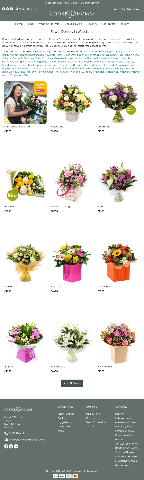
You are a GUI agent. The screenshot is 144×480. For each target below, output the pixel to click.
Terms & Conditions (96, 422)
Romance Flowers (124, 430)
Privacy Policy (93, 413)
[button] (72, 407)
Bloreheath (69, 54)
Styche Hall (24, 71)
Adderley (97, 51)
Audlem (14, 54)
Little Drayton (85, 61)
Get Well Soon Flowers (126, 443)
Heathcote (80, 58)
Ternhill (34, 71)
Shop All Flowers (72, 383)
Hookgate (125, 58)
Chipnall (133, 54)
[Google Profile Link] (11, 9)
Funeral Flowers (73, 23)
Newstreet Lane (26, 68)
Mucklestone (122, 65)
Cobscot (6, 58)
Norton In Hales (44, 68)
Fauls (38, 58)
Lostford (17, 65)
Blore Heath (56, 54)
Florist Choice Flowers (126, 448)
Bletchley (44, 54)
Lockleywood (100, 61)
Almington (108, 51)
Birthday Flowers (123, 418)
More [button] (123, 23)
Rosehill (87, 68)
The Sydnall (75, 71)
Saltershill (97, 68)
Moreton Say (90, 65)
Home (19, 23)
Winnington (98, 71)
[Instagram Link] (7, 9)
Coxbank (17, 58)
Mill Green (77, 65)
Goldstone (47, 58)
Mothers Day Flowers (126, 460)
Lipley (74, 61)
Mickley (66, 65)
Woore (27, 75)
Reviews (92, 23)
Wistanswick (112, 71)
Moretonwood (106, 65)
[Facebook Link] (3, 9)
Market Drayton (52, 65)
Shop (30, 23)
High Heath (93, 58)
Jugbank (41, 61)
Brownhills (81, 54)
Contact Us (108, 23)
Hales (70, 58)
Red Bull (69, 68)
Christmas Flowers (124, 452)
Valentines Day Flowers (127, 456)
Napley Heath (9, 68)
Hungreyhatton (10, 61)
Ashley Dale (121, 51)
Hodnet (114, 58)
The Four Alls (61, 71)
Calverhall (93, 54)
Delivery (90, 418)
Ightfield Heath (28, 61)
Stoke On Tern (9, 71)
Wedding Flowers (48, 23)
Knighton (52, 61)
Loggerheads (115, 61)
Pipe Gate (58, 68)
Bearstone (25, 54)
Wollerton (124, 71)
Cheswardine (107, 54)
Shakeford (108, 68)
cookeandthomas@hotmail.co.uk (27, 439)
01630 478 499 (124, 9)
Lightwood (63, 61)
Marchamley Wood (32, 65)
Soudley (119, 68)
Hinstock (104, 58)
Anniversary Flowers (125, 422)
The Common (46, 71)
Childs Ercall (121, 54)
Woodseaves (16, 75)
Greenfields (60, 58)
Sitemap (90, 426)
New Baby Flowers (125, 426)
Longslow (7, 65)
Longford (128, 61)
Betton (34, 54)
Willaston (86, 71)
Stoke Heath (130, 68)
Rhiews (78, 68)
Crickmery (28, 58)
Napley (134, 65)
